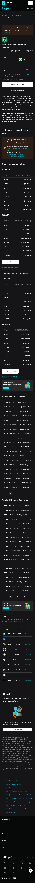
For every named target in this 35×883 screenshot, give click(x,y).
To (4, 68)
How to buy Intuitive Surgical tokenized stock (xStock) (17, 802)
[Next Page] (28, 493)
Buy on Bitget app (17, 90)
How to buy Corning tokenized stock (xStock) (15, 791)
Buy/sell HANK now (17, 84)
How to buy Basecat (8, 788)
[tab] (17, 819)
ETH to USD (21, 156)
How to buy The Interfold (9, 781)
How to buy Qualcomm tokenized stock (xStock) (16, 795)
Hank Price (18, 15)
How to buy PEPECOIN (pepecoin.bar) (13, 784)
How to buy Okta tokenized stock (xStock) (14, 805)
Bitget (3, 15)
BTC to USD (10, 156)
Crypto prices (9, 15)
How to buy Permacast (8, 812)
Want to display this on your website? (13, 79)
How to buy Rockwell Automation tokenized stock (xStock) (17, 809)
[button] (17, 819)
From (5, 57)
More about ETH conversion (10, 376)
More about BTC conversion (10, 267)
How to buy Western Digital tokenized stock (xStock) (17, 798)
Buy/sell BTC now (10, 262)
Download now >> (16, 29)
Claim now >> (8, 32)
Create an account (17, 729)
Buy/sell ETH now (10, 371)
